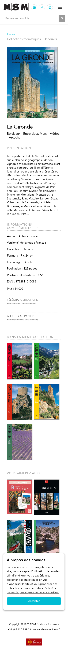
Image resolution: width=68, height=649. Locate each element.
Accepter (34, 601)
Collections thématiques (24, 39)
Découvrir (50, 39)
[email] (34, 7)
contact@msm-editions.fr (46, 629)
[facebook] (42, 7)
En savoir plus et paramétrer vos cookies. (33, 592)
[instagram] (50, 7)
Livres (11, 34)
